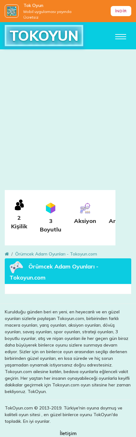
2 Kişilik (19, 222)
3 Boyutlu (50, 225)
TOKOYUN (43, 35)
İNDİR (121, 11)
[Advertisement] (68, 122)
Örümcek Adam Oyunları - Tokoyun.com (56, 254)
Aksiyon (85, 221)
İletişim (68, 433)
